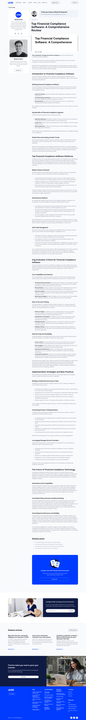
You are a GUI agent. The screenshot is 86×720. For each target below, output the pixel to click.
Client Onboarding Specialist (60, 702)
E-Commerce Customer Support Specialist (48, 701)
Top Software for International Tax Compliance (46, 548)
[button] (25, 2)
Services (70, 692)
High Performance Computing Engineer (60, 694)
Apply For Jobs (55, 2)
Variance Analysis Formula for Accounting (36, 706)
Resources (44, 2)
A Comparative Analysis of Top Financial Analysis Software (49, 546)
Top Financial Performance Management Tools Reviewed (49, 544)
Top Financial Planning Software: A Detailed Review (47, 542)
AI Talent (30, 2)
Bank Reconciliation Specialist (60, 705)
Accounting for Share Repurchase (37, 703)
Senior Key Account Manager (48, 705)
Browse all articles (73, 630)
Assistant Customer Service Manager (48, 698)
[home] (10, 2)
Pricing (34, 2)
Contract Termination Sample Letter (37, 692)
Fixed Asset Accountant (46, 692)
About (39, 2)
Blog (33, 689)
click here (64, 14)
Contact (70, 696)
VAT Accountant (59, 696)
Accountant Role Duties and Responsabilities (36, 696)
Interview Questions (72, 706)
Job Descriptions (48, 689)
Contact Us (75, 2)
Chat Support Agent (48, 695)
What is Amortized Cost (36, 700)
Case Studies (18, 2)
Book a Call (54, 579)
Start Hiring (23, 676)
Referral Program (72, 708)
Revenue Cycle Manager (59, 699)
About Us (70, 694)
